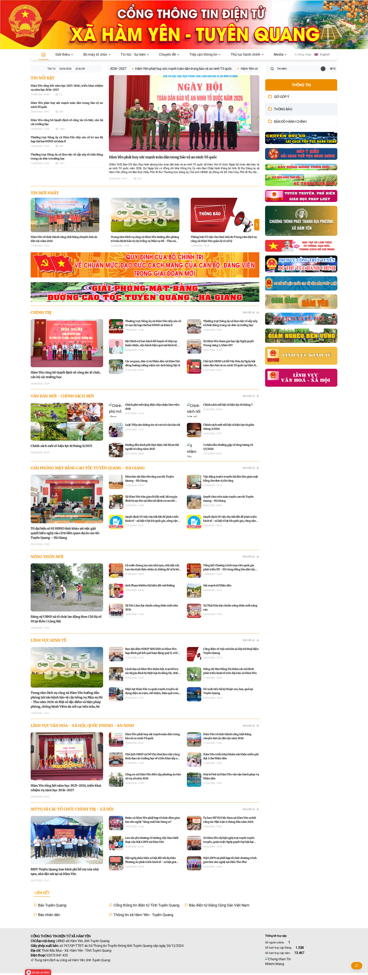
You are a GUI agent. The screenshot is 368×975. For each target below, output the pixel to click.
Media (278, 54)
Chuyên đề (167, 54)
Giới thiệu (62, 54)
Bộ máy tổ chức (95, 54)
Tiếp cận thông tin (203, 54)
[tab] (42, 893)
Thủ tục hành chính (245, 54)
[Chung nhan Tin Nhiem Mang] (301, 961)
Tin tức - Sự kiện (133, 54)
